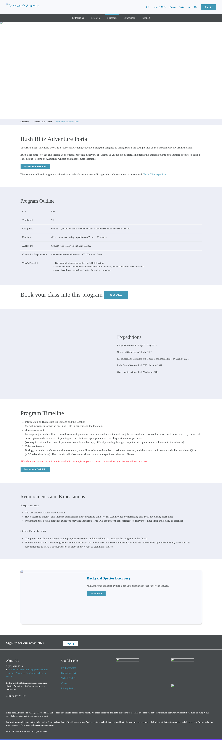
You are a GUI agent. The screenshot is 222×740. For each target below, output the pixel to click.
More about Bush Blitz (35, 166)
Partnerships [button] (78, 18)
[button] (147, 7)
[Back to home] (25, 7)
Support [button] (146, 18)
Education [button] (112, 18)
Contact (182, 7)
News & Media (160, 7)
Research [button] (95, 18)
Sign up (70, 643)
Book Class (116, 295)
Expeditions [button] (129, 18)
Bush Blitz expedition (155, 174)
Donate (208, 7)
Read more (96, 593)
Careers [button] (172, 7)
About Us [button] (192, 7)
